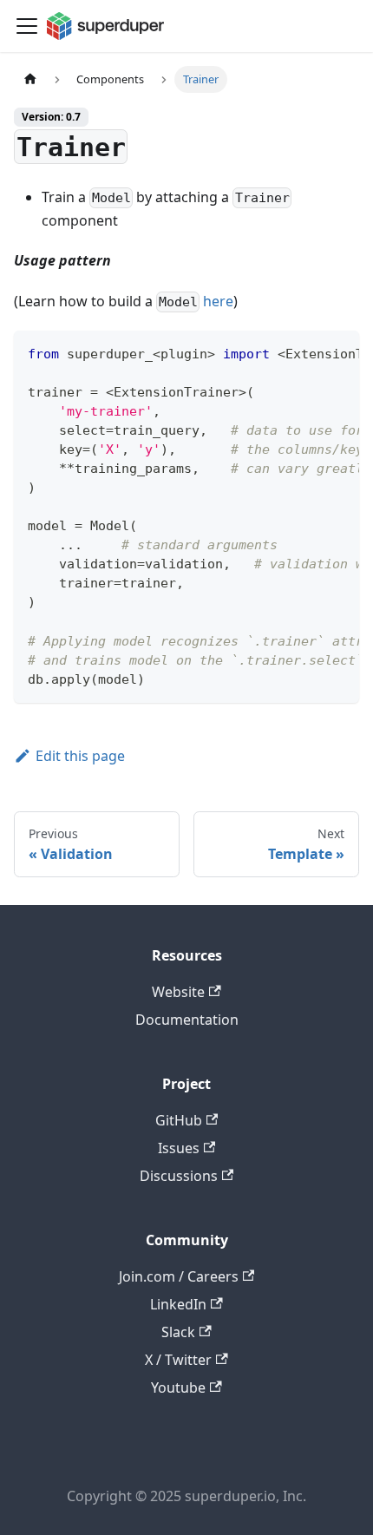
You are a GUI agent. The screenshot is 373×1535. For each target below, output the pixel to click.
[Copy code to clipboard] (338, 352)
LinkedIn (178, 1304)
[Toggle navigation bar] (27, 26)
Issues (179, 1148)
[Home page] (30, 79)
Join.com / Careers (179, 1276)
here (218, 301)
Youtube (178, 1387)
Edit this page (80, 755)
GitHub (178, 1120)
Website (178, 991)
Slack (178, 1331)
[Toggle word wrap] (306, 352)
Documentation (187, 1019)
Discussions (179, 1175)
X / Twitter (178, 1359)
